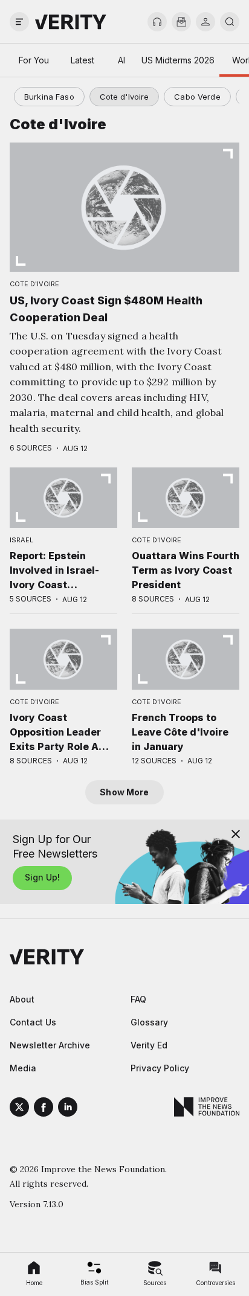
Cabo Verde (197, 96)
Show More (124, 792)
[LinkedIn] (67, 1108)
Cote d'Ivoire (124, 96)
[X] (19, 1108)
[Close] (235, 834)
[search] (229, 21)
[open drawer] (19, 21)
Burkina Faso (49, 96)
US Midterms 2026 (178, 60)
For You (34, 60)
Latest (82, 60)
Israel (21, 540)
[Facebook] (43, 1108)
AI (121, 60)
